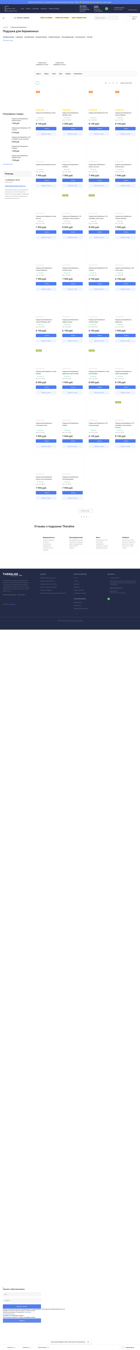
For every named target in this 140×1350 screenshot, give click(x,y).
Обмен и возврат (79, 590)
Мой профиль (78, 602)
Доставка (76, 584)
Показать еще (8, 40)
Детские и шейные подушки (48, 587)
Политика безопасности (9, 594)
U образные (19, 37)
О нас (75, 578)
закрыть (22, 1320)
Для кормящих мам (67, 37)
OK (88, 1342)
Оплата (76, 581)
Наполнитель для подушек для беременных (53, 593)
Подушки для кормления (47, 581)
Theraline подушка (8, 37)
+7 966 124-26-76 (119, 8)
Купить (46, 128)
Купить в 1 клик (46, 134)
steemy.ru (12, 604)
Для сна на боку (80, 37)
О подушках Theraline (80, 593)
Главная (5, 27)
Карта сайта (21, 594)
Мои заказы (77, 605)
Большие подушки (41, 37)
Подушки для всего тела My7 (48, 584)
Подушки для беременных (48, 578)
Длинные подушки (54, 37)
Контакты (76, 587)
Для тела (89, 37)
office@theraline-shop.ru (15, 186)
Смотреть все (8, 164)
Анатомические (29, 37)
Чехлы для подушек (46, 590)
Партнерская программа (81, 608)
